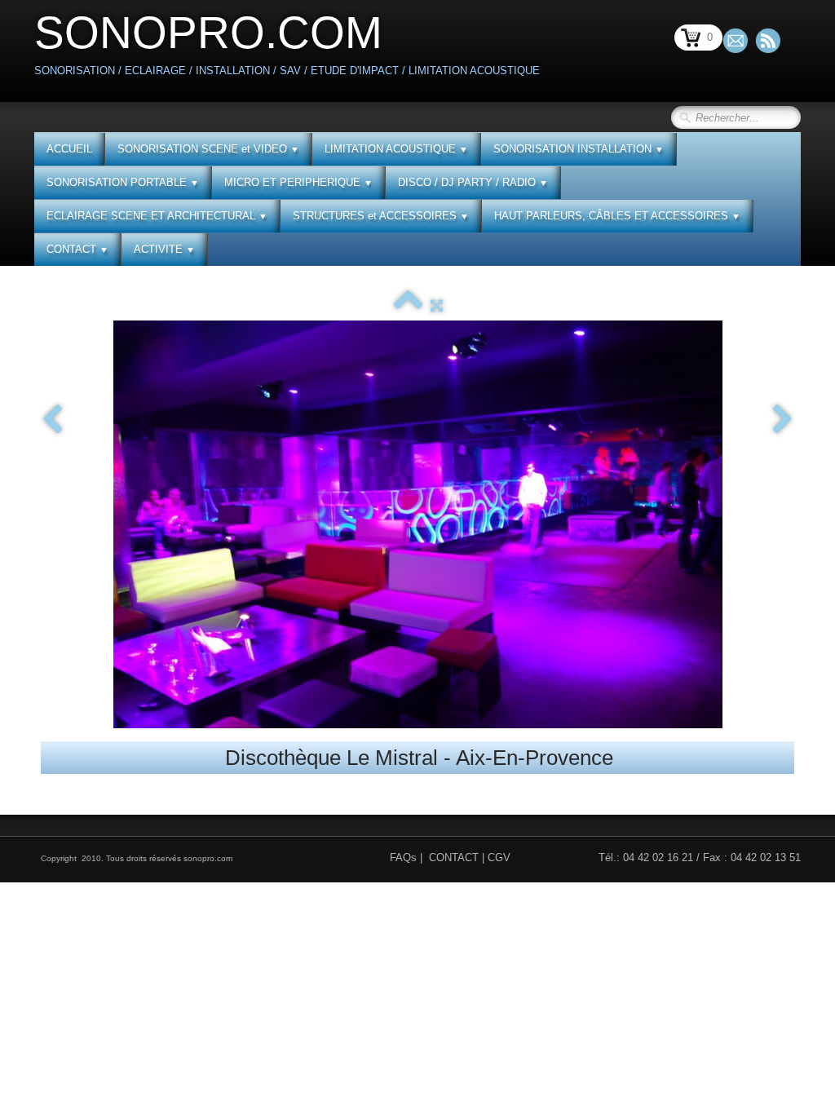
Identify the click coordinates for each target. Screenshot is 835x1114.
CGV (499, 857)
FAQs (403, 857)
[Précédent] (52, 420)
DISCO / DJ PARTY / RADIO (473, 182)
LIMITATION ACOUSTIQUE (396, 149)
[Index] (408, 305)
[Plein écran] (437, 305)
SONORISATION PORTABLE (122, 182)
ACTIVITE (164, 249)
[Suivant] (782, 420)
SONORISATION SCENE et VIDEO (208, 149)
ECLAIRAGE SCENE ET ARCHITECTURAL (156, 216)
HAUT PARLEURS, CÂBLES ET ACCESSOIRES (617, 216)
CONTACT (77, 249)
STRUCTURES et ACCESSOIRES (381, 216)
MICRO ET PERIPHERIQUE (298, 182)
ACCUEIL (69, 149)
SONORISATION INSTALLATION (578, 149)
